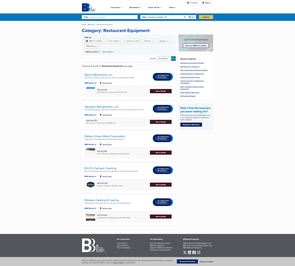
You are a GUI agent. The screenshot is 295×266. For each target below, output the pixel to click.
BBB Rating (90, 46)
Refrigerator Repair (188, 96)
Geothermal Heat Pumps (190, 77)
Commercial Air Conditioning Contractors (192, 82)
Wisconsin (91, 24)
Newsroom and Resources (160, 250)
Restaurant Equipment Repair (192, 63)
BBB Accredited (95, 41)
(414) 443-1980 (102, 151)
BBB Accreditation (157, 245)
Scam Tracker (154, 7)
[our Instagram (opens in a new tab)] (199, 253)
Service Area (107, 83)
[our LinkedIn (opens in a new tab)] (189, 253)
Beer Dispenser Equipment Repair (194, 70)
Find (86, 17)
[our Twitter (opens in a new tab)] (185, 253)
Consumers (115, 7)
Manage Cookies (206, 261)
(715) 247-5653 (102, 90)
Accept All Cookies (187, 261)
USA (130, 66)
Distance (147, 41)
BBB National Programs (192, 247)
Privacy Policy (118, 262)
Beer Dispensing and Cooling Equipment (192, 87)
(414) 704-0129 (102, 215)
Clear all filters (107, 52)
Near (145, 17)
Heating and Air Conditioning (192, 73)
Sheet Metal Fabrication (189, 92)
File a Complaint (123, 247)
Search (206, 17)
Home (84, 24)
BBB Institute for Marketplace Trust (197, 243)
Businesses (134, 7)
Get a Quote (114, 41)
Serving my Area (133, 41)
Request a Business (191, 124)
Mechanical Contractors (189, 66)
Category (162, 41)
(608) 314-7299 (102, 183)
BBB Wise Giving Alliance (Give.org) (197, 245)
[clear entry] (185, 17)
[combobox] (113, 17)
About (171, 7)
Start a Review (122, 245)
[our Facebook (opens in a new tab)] (194, 253)
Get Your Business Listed (160, 243)
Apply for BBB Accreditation (161, 247)
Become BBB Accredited (195, 45)
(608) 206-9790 (91, 120)
